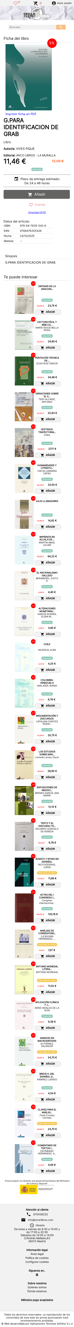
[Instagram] (37, 1274)
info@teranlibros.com (40, 1219)
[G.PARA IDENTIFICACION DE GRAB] (29, 77)
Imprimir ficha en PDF (21, 114)
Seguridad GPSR (37, 212)
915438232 (40, 1214)
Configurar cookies (37, 1261)
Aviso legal (37, 1253)
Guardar (39, 204)
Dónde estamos (37, 1291)
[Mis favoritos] (15, 3)
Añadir (39, 194)
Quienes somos (37, 1287)
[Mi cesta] (35, 3)
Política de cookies (37, 1257)
